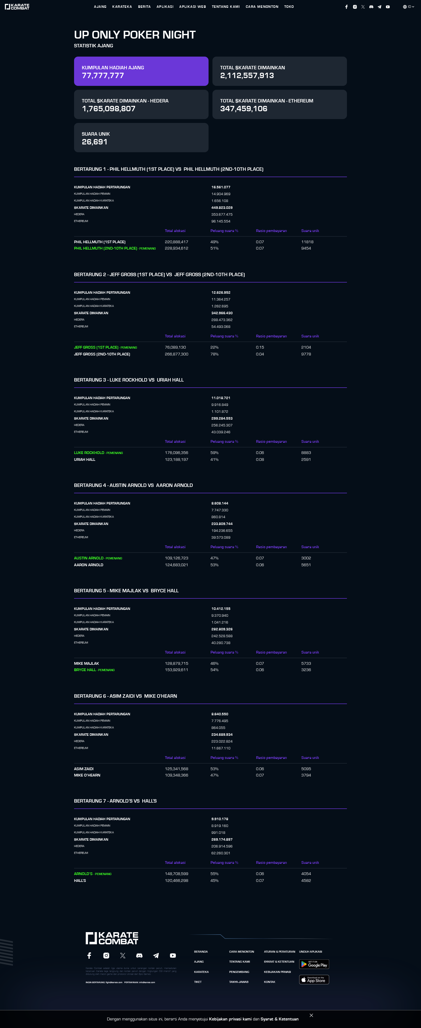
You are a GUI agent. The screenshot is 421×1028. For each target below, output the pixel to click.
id (409, 7)
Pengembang (239, 971)
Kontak (269, 981)
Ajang (199, 961)
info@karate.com (147, 982)
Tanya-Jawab (239, 981)
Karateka (201, 971)
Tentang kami (239, 961)
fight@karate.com (114, 982)
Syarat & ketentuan (279, 961)
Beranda (201, 951)
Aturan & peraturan (279, 951)
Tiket (197, 981)
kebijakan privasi (277, 971)
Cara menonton (241, 951)
